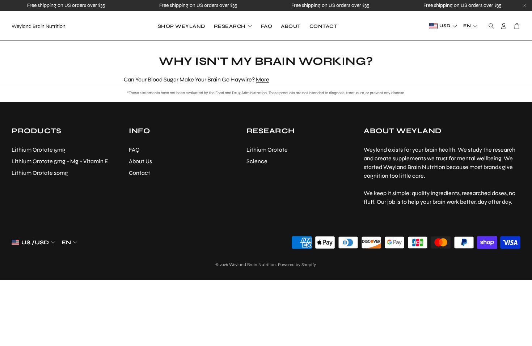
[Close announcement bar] (524, 5)
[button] (489, 26)
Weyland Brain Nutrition (39, 26)
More (262, 79)
